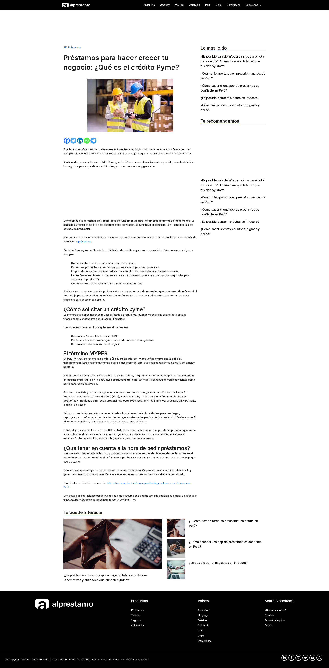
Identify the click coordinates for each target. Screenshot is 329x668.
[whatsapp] (319, 658)
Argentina (203, 610)
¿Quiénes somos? (275, 610)
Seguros (136, 620)
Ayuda (268, 625)
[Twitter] (73, 141)
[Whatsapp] (87, 141)
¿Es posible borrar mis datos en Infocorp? (229, 98)
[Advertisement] (164, 26)
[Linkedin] (80, 141)
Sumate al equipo (275, 620)
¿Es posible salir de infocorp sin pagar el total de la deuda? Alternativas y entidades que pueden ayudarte (232, 61)
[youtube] (312, 658)
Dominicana (205, 640)
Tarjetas (136, 615)
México (202, 620)
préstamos (84, 241)
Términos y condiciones (135, 659)
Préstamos (74, 47)
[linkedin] (284, 658)
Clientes (269, 615)
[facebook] (291, 658)
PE (65, 47)
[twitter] (305, 658)
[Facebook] (67, 141)
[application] (259, 5)
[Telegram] (93, 141)
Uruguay (203, 615)
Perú (200, 630)
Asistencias (138, 625)
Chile (201, 635)
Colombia (203, 625)
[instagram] (298, 658)
